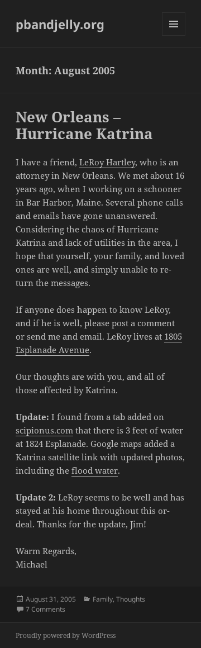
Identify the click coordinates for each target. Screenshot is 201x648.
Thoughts (130, 599)
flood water (94, 470)
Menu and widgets (173, 35)
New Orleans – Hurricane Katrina (84, 125)
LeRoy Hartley (107, 162)
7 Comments (45, 609)
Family (103, 599)
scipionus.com (44, 430)
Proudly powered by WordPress (66, 635)
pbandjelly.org (60, 24)
